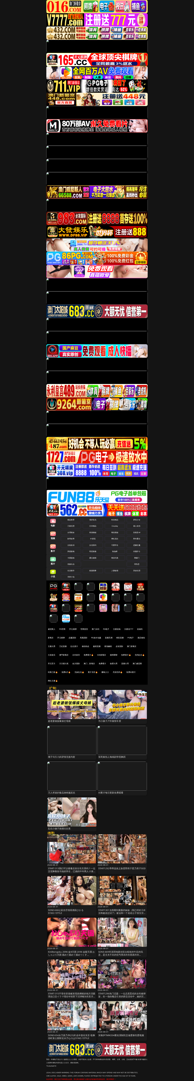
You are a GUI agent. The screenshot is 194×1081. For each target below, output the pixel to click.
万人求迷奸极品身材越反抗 (61, 792)
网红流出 (114, 538)
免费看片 (102, 663)
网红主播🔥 (53, 680)
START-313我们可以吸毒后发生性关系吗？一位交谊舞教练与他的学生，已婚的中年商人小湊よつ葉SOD (72, 871)
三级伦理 (70, 526)
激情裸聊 (113, 655)
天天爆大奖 (64, 663)
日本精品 (92, 526)
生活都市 (70, 570)
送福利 (140, 629)
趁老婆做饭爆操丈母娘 (59, 720)
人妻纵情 (114, 570)
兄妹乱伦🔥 (79, 672)
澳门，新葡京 (89, 663)
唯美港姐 (114, 532)
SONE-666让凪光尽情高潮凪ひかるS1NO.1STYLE (66, 912)
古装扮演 (70, 545)
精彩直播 (120, 637)
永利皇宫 (76, 655)
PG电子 (106, 629)
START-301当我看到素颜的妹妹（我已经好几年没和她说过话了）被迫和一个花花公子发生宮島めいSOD (122, 913)
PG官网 (62, 629)
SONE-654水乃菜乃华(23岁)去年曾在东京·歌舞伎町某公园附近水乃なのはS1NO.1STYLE (71, 1037)
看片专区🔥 (93, 672)
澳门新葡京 (131, 646)
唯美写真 (114, 558)
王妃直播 (63, 646)
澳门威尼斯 (137, 663)
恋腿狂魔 (136, 545)
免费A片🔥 (66, 672)
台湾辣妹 (70, 532)
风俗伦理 (136, 570)
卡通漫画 (70, 558)
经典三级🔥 (53, 672)
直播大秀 (125, 663)
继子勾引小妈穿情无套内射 (61, 756)
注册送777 (128, 629)
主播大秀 (51, 646)
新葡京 (50, 637)
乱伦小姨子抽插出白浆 (59, 828)
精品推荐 (70, 520)
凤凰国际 (83, 637)
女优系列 (92, 545)
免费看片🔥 (88, 655)
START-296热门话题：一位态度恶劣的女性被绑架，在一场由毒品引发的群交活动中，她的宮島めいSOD (122, 996)
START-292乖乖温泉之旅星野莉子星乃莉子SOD (122, 868)
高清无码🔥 (118, 672)
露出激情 (92, 558)
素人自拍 (136, 526)
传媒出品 (70, 564)
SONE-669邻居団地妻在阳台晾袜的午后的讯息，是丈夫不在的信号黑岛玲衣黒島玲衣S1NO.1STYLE (120, 954)
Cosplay (115, 526)
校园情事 (92, 570)
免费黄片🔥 (126, 655)
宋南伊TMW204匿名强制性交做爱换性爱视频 (121, 1035)
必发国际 (119, 646)
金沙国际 (76, 663)
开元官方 (51, 663)
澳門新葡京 (64, 655)
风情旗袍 (70, 551)
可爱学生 (114, 545)
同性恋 (136, 564)
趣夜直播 (97, 646)
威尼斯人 (51, 629)
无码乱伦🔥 (140, 655)
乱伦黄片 (74, 646)
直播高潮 (108, 637)
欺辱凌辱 (70, 538)
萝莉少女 (136, 520)
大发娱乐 (51, 655)
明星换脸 (92, 551)
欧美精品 (114, 520)
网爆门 (136, 558)
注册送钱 (117, 629)
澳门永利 (95, 629)
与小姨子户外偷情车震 (109, 720)
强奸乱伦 (92, 520)
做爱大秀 (113, 663)
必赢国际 (72, 637)
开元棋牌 (73, 629)
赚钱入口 (105, 672)
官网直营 (84, 629)
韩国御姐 (92, 532)
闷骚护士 (136, 551)
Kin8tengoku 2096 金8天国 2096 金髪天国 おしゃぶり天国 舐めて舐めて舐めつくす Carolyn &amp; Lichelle (71, 954)
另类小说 (70, 577)
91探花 (93, 538)
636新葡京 (101, 655)
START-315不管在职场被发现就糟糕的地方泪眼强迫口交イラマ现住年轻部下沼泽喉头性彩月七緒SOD (72, 996)
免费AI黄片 (131, 672)
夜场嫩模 (108, 646)
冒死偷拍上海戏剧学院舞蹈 (112, 756)
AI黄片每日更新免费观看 (110, 792)
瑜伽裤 (114, 551)
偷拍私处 (85, 646)
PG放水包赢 (96, 637)
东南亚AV (136, 532)
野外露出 (136, 538)
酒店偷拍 (141, 637)
